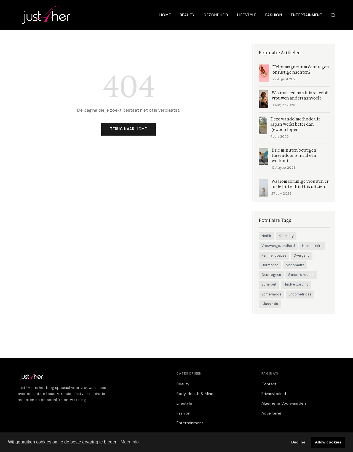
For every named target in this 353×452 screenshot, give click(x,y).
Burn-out (268, 284)
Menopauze (295, 265)
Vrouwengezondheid (278, 246)
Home (165, 15)
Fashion (273, 15)
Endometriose (299, 294)
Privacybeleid (273, 393)
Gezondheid (216, 15)
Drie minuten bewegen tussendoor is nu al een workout (294, 155)
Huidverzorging (296, 284)
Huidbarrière (312, 246)
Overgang (301, 255)
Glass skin (269, 304)
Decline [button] (298, 442)
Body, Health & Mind (194, 393)
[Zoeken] (332, 15)
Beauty (187, 15)
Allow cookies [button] (328, 442)
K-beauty (286, 236)
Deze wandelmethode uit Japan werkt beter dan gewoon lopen (295, 124)
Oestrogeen (271, 275)
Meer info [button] (130, 442)
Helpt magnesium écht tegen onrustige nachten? (300, 69)
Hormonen (270, 265)
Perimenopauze (273, 255)
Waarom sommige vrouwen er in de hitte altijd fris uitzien (299, 184)
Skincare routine (301, 275)
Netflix (266, 236)
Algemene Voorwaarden (283, 403)
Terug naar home (128, 129)
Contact (269, 383)
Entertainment (307, 15)
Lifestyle (246, 15)
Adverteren (271, 413)
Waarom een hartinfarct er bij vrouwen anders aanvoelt (300, 95)
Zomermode (271, 294)
